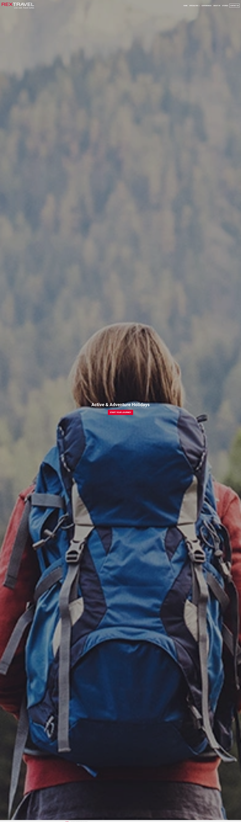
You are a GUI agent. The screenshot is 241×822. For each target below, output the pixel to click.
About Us (216, 6)
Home (185, 6)
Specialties (193, 6)
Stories (225, 6)
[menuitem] (185, 5)
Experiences (206, 6)
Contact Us (234, 6)
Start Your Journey (120, 412)
